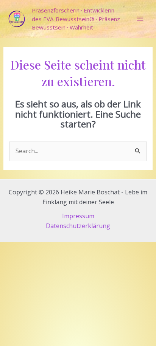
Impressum (78, 216)
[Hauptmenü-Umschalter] (140, 19)
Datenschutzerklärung (78, 226)
